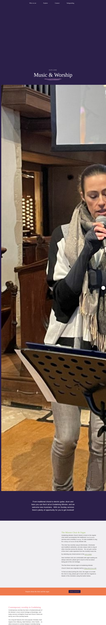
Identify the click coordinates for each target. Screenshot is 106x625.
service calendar (88, 554)
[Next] (103, 288)
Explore (45, 3)
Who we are (32, 3)
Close (99, 3)
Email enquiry (74, 591)
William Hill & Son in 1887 (90, 568)
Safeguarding (70, 3)
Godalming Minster (10, 3)
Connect (57, 3)
